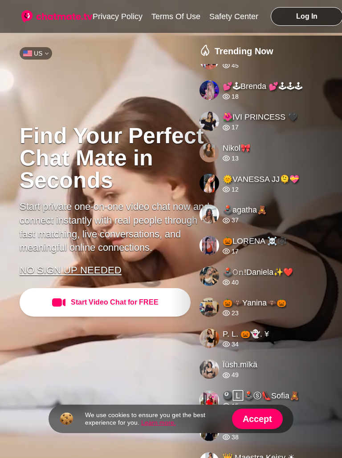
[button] (271, 260)
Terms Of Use (175, 15)
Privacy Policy (117, 15)
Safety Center (233, 15)
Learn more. (158, 421)
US (38, 52)
